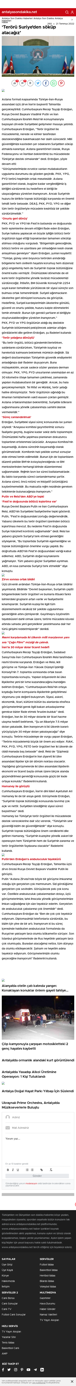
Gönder (37, 1176)
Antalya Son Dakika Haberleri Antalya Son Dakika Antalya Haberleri (32, 19)
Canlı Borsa (8, 1298)
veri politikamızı (38, 1383)
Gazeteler (45, 1298)
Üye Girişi (7, 1264)
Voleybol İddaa (48, 1286)
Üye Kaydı (7, 1270)
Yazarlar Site (9, 1337)
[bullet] (32, 1170)
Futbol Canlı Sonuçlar (14, 1314)
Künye (5, 1275)
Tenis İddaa (8, 1342)
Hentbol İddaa (47, 1275)
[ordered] (27, 1170)
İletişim (6, 1286)
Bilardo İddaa (47, 1281)
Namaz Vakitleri (48, 1314)
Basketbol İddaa (48, 1270)
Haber (5, 22)
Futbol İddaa (47, 1264)
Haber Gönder (47, 1309)
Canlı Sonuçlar (10, 1303)
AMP (4, 1353)
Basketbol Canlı (10, 1348)
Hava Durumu (47, 1303)
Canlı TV (6, 1309)
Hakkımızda (8, 1281)
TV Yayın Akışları (49, 1320)
